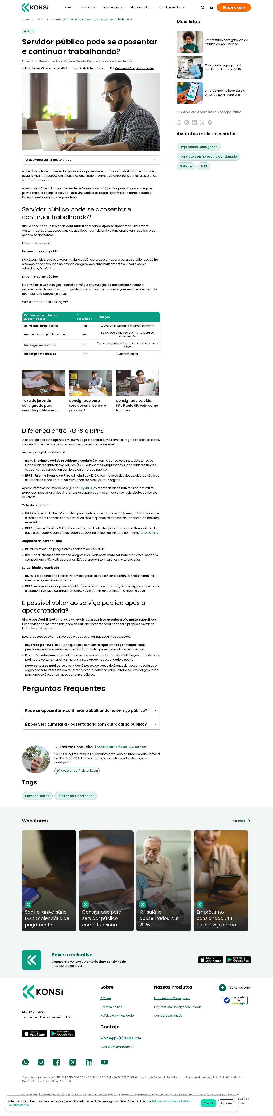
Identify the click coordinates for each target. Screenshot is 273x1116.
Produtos (87, 7)
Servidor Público (37, 796)
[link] (92, 20)
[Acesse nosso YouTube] (104, 1062)
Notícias (186, 166)
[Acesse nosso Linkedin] (89, 1062)
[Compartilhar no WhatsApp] (179, 122)
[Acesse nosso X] (73, 1062)
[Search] (202, 7)
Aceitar (208, 1103)
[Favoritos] (211, 7)
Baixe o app (234, 7)
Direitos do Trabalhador (76, 796)
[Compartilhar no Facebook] (210, 122)
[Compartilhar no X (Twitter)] (202, 122)
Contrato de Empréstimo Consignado (208, 156)
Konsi (68, 7)
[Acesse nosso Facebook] (56, 1062)
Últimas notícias (139, 7)
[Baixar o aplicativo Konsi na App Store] (210, 960)
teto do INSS (149, 533)
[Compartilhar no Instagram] (186, 122)
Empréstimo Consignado (198, 147)
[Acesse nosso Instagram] (41, 1062)
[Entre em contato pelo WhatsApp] (25, 1062)
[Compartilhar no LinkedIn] (194, 122)
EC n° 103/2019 (80, 488)
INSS (204, 166)
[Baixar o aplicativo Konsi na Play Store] (238, 960)
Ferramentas (111, 7)
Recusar (226, 1103)
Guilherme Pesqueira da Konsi (134, 68)
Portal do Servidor (170, 7)
